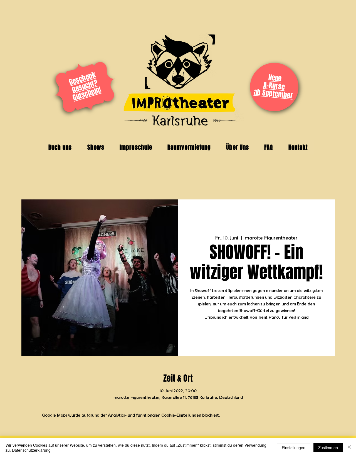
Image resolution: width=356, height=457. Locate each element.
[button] (60, 147)
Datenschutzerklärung (31, 450)
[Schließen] (349, 448)
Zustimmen (328, 447)
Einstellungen (293, 447)
